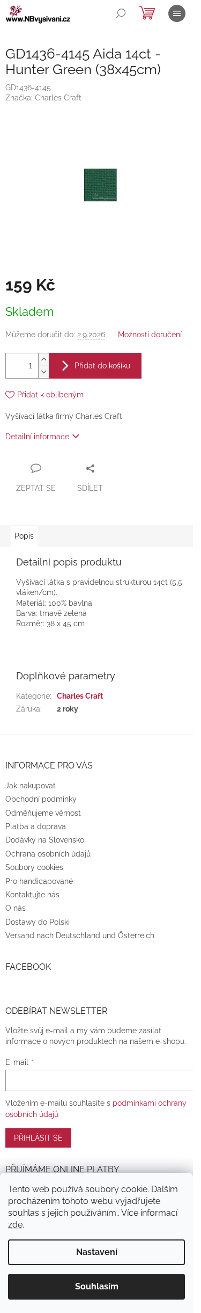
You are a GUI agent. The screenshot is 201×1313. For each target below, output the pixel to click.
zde (15, 1225)
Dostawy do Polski (37, 922)
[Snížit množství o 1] (43, 372)
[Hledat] (120, 13)
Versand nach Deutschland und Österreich (79, 935)
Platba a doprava (35, 826)
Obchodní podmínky (41, 799)
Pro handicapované (39, 881)
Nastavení (96, 1252)
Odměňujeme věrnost (43, 813)
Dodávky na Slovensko (44, 840)
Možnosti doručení (150, 334)
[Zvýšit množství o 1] (43, 359)
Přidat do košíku (102, 365)
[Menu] (177, 13)
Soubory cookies (34, 867)
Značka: (43, 97)
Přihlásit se (38, 1138)
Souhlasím (96, 1286)
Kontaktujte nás (32, 894)
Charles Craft (80, 696)
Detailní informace (37, 436)
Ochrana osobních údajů (48, 854)
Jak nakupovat (30, 785)
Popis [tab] (24, 536)
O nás (15, 908)
